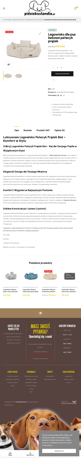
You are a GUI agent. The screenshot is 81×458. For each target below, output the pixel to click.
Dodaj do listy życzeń (53, 79)
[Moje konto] (30, 453)
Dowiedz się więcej (66, 283)
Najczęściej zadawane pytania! (40, 354)
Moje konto (30, 455)
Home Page (7, 20)
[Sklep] (10, 453)
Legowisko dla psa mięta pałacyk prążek (30, 291)
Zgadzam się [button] (59, 451)
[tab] (16, 129)
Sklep (10, 455)
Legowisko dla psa (18, 20)
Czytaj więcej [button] (47, 445)
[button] (39, 33)
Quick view (15, 283)
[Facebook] (40, 313)
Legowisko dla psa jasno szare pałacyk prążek (10, 291)
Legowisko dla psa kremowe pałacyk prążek (48, 291)
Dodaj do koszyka (62, 73)
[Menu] (4, 8)
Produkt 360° (43, 130)
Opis (16, 130)
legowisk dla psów (70, 200)
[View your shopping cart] (75, 8)
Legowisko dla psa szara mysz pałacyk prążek (69, 291)
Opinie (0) (60, 130)
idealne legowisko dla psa (57, 155)
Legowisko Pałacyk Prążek (34, 20)
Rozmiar (28, 130)
